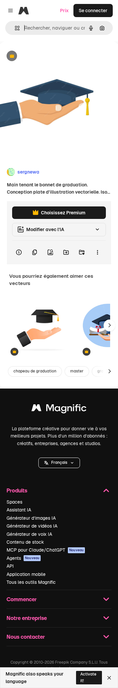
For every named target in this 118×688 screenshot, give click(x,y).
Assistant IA (19, 510)
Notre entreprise (27, 617)
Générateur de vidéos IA (32, 526)
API (10, 566)
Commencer (22, 599)
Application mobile (26, 574)
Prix (64, 10)
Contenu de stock (25, 542)
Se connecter (93, 10)
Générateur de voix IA (29, 534)
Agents (23, 558)
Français (59, 462)
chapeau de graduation (34, 371)
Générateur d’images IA (31, 518)
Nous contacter (26, 636)
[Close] (109, 678)
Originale (43, 56)
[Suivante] (109, 325)
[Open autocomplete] (15, 28)
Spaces (14, 502)
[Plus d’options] (97, 252)
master (77, 371)
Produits (17, 490)
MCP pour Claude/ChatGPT (45, 550)
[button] (59, 463)
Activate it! (88, 677)
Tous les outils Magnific (31, 582)
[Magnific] (59, 409)
